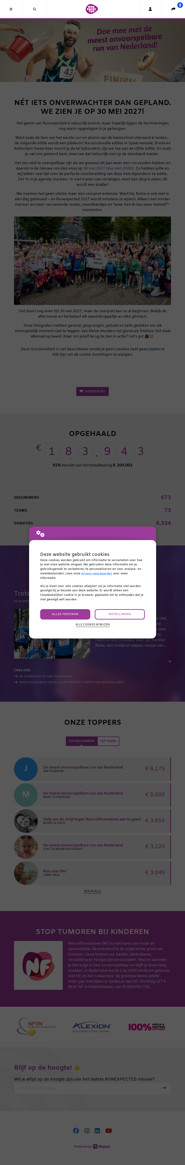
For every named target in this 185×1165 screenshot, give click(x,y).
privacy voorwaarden (96, 574)
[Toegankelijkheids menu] (180, 5)
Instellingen (120, 614)
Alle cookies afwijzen (93, 625)
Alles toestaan (65, 614)
